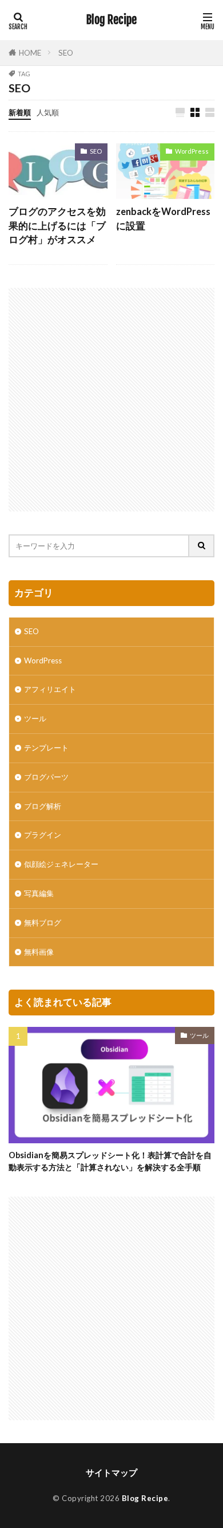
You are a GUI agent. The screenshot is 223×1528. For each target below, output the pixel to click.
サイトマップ (111, 1472)
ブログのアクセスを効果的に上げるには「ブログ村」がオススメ (57, 226)
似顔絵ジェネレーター (61, 864)
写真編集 (39, 893)
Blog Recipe (111, 20)
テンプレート (46, 747)
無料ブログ (42, 922)
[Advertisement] (111, 399)
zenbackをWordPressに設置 (163, 219)
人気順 (48, 112)
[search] (201, 545)
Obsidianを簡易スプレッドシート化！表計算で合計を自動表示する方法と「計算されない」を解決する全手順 (110, 1161)
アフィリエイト (50, 689)
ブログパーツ (46, 776)
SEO (65, 52)
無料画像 (39, 951)
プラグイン (42, 834)
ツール (35, 718)
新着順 (20, 112)
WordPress (192, 151)
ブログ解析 (42, 806)
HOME (30, 52)
